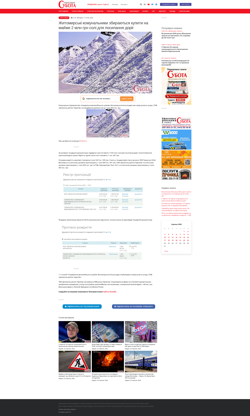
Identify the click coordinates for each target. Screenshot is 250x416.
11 (169, 237)
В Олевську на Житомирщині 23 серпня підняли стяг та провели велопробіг (175, 62)
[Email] (144, 4)
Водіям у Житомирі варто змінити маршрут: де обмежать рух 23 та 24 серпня (75, 375)
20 (176, 240)
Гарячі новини (167, 44)
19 (172, 240)
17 (165, 240)
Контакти (124, 4)
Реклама (115, 4)
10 (165, 237)
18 (169, 240)
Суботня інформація (169, 31)
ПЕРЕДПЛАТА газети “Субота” (98, 4)
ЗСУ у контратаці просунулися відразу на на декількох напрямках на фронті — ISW (176, 214)
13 (176, 237)
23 (188, 240)
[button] (141, 4)
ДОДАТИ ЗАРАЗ (127, 99)
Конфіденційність (65, 412)
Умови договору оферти (67, 409)
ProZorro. (83, 141)
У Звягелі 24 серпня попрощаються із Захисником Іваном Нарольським (73, 345)
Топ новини (166, 58)
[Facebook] (152, 4)
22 (184, 240)
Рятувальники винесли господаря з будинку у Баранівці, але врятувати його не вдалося (107, 376)
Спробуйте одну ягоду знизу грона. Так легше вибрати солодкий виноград (175, 209)
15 (184, 237)
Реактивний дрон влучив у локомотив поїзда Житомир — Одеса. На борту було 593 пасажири (140, 376)
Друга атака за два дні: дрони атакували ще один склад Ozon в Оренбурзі (140, 345)
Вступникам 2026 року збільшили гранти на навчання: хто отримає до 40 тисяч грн (176, 35)
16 (188, 237)
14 (180, 237)
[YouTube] (148, 4)
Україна (179, 31)
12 (172, 237)
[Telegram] (156, 4)
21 (180, 240)
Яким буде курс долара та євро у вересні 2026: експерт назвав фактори (107, 345)
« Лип (166, 251)
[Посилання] (67, 4)
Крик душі (176, 44)
